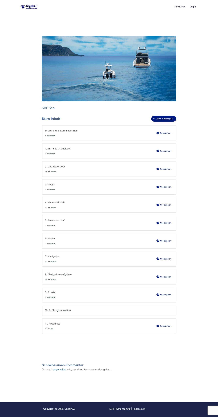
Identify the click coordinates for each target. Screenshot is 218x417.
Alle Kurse (180, 6)
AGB (111, 408)
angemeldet (59, 369)
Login (193, 6)
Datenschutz (123, 408)
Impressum (139, 408)
